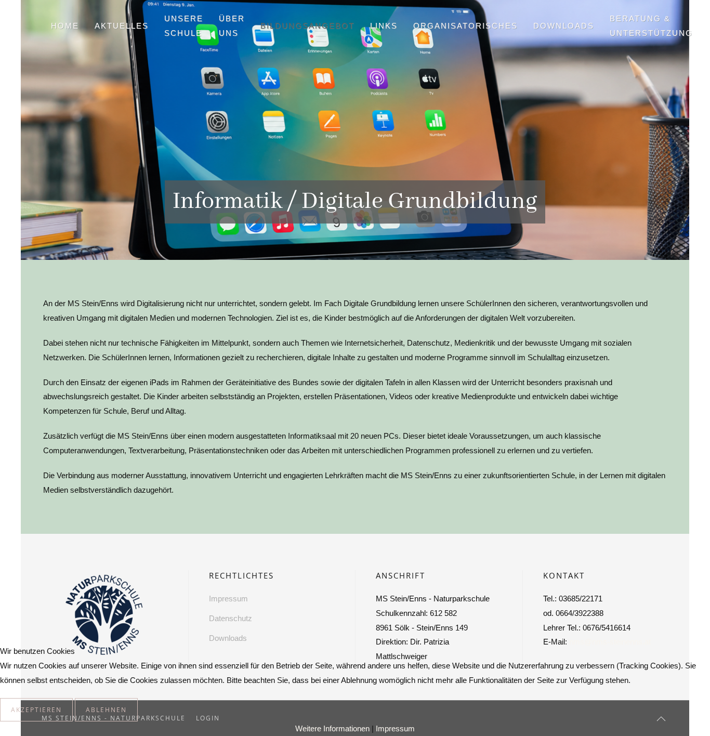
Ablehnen (106, 709)
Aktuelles (122, 25)
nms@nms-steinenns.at (610, 641)
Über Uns (232, 25)
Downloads (563, 25)
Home (65, 25)
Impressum (395, 728)
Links (384, 25)
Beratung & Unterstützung (651, 25)
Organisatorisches (465, 25)
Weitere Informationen (332, 728)
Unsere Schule (183, 25)
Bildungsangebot (307, 25)
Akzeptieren (36, 709)
